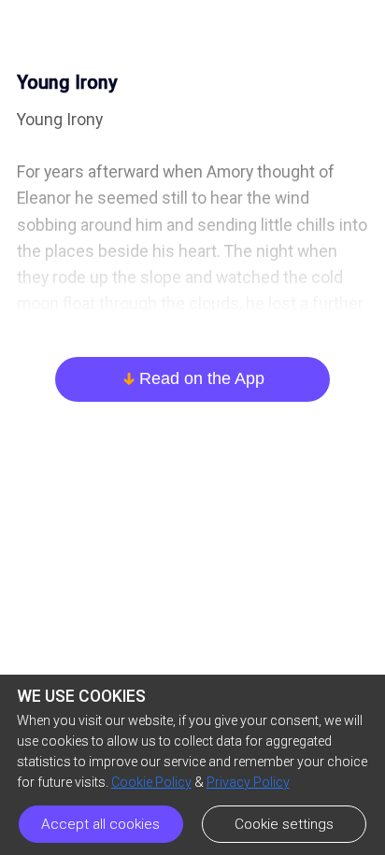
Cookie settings (284, 824)
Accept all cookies (100, 824)
